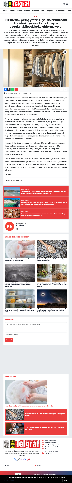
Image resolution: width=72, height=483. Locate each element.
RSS (19, 474)
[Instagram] (22, 459)
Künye (7, 465)
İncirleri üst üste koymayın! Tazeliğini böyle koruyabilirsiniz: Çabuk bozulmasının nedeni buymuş (51, 284)
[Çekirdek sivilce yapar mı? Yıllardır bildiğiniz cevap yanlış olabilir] (52, 249)
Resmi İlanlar (60, 11)
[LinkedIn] (25, 459)
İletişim (39, 465)
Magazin (50, 11)
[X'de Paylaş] (8, 89)
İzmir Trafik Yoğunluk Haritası (53, 444)
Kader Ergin (20, 225)
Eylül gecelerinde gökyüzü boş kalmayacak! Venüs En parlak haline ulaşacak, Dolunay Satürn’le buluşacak (51, 310)
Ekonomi (35, 11)
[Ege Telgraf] (16, 4)
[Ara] (64, 4)
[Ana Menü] (67, 4)
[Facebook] (15, 459)
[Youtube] (28, 459)
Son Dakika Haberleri (51, 451)
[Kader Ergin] (9, 226)
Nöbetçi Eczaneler (50, 440)
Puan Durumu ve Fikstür (52, 447)
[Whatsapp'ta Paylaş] (12, 89)
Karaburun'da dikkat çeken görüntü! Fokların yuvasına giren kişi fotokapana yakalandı (18, 284)
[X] (18, 459)
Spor (42, 11)
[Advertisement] (36, 360)
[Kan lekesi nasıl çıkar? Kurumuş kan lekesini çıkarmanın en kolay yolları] (20, 249)
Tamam (65, 480)
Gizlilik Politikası (9, 480)
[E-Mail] (17, 229)
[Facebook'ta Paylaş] (5, 89)
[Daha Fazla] (16, 89)
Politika (27, 11)
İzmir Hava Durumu (50, 442)
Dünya (12, 11)
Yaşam (36, 16)
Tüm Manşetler (49, 449)
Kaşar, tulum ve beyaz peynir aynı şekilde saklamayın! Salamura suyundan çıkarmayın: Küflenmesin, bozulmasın (19, 310)
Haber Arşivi (48, 453)
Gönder (9, 340)
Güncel (19, 11)
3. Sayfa (4, 11)
